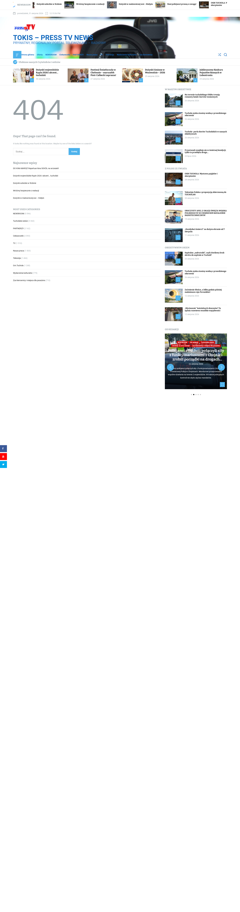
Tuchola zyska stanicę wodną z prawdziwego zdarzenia (205, 114)
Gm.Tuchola (18, 265)
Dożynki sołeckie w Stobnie (24, 183)
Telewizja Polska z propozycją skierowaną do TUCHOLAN (205, 193)
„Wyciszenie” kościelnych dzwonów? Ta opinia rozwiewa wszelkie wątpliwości (203, 309)
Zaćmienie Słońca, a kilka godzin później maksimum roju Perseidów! (203, 291)
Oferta (40, 55)
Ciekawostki (64, 55)
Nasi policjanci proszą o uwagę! (147, 4)
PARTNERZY (78, 55)
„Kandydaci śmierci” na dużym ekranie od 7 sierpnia (205, 230)
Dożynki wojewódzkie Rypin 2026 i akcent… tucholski (47, 72)
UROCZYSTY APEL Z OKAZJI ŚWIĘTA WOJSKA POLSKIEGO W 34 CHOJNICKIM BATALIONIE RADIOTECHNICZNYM (206, 213)
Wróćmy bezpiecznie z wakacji (56, 4)
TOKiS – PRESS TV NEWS (53, 37)
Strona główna (27, 55)
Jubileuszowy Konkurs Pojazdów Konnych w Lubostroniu (211, 72)
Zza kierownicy (145, 55)
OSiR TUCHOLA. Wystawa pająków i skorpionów (201, 175)
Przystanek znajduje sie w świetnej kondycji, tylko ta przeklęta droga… (205, 151)
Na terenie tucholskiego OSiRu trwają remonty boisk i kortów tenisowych (202, 95)
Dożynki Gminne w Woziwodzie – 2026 (155, 71)
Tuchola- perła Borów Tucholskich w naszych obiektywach (206, 133)
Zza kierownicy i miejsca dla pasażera (29, 280)
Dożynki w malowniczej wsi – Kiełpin (102, 4)
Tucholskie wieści (20, 221)
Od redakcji (194, 342)
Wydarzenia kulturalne (127, 55)
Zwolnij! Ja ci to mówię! (181, 346)
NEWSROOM (51, 55)
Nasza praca (92, 55)
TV (101, 55)
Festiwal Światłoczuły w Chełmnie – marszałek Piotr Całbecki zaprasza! (103, 72)
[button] (170, 367)
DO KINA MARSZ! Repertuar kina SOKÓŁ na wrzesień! (36, 168)
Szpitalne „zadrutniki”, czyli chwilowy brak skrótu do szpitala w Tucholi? (204, 254)
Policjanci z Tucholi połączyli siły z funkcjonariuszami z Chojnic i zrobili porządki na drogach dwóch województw (196, 357)
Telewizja (110, 55)
